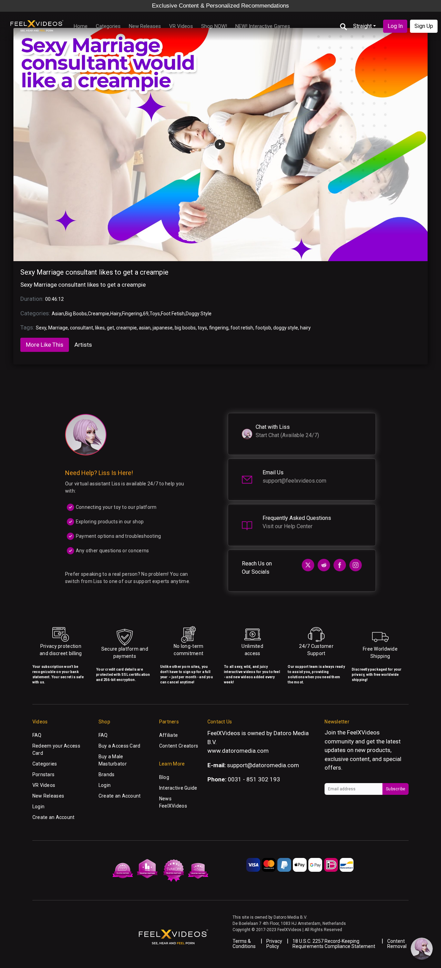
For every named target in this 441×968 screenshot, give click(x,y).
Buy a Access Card (120, 746)
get (110, 327)
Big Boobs (76, 313)
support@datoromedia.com (263, 765)
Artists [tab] (83, 344)
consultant (81, 327)
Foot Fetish (173, 313)
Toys (155, 313)
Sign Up (423, 26)
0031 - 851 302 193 (254, 779)
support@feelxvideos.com (294, 480)
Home (81, 26)
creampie (126, 327)
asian (145, 327)
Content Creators (178, 746)
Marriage (58, 327)
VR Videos (181, 26)
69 (145, 313)
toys (202, 327)
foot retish (241, 327)
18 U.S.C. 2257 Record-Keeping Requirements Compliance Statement (334, 943)
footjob (263, 327)
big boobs (185, 327)
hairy (305, 327)
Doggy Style (199, 313)
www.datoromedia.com (238, 750)
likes (100, 327)
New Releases (145, 26)
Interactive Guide (178, 788)
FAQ (37, 735)
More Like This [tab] (44, 344)
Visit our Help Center (287, 526)
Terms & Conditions (244, 943)
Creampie (98, 313)
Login (38, 806)
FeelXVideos (363, 732)
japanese (163, 327)
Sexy (41, 327)
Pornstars (43, 774)
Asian (58, 313)
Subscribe (395, 789)
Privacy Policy (274, 943)
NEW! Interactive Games (262, 26)
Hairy (115, 313)
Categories (108, 26)
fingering (218, 327)
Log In (395, 26)
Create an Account (53, 817)
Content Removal (397, 943)
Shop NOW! (214, 26)
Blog (164, 777)
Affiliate (168, 735)
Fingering (132, 313)
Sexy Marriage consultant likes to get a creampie (94, 272)
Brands (107, 774)
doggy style (285, 327)
